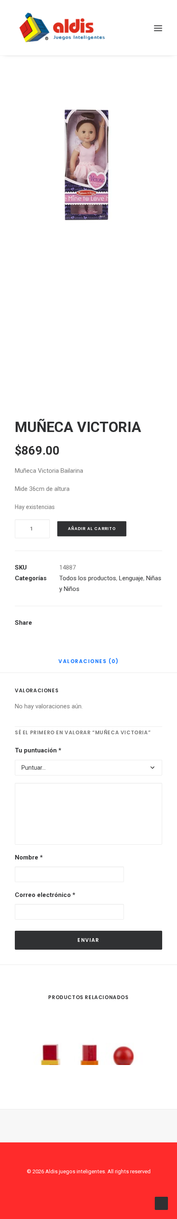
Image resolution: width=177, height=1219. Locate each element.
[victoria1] (88, 324)
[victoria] (88, 165)
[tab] (88, 664)
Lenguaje (131, 578)
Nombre (29, 857)
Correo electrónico (45, 895)
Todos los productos (87, 578)
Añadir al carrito (92, 529)
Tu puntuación (38, 750)
